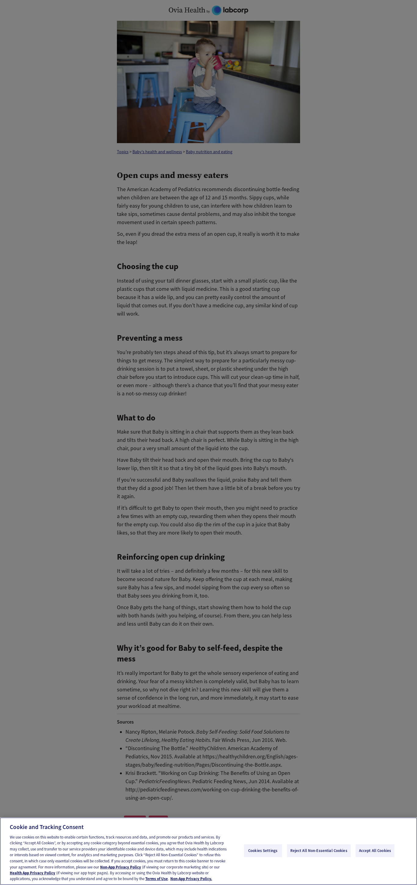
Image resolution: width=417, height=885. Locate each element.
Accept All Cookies (375, 850)
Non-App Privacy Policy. (191, 878)
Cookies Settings (262, 850)
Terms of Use (156, 878)
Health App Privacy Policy (32, 873)
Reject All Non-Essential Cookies (318, 850)
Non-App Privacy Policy (120, 866)
